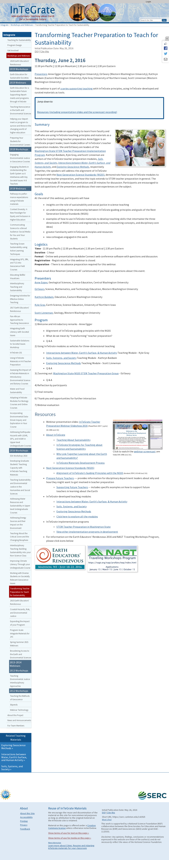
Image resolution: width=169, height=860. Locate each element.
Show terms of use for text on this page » (68, 832)
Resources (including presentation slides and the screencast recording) (77, 112)
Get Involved (12, 50)
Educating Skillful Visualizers (17, 276)
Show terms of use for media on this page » (69, 837)
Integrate (4, 25)
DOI (37, 51)
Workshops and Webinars (22, 25)
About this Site (27, 813)
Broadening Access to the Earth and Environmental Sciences (20, 654)
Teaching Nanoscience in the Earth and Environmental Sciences (20, 110)
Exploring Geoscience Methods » (13, 747)
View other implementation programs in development (87, 531)
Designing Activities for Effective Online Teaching (20, 299)
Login (148, 2)
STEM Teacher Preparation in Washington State (83, 526)
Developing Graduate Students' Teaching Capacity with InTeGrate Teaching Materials (19, 467)
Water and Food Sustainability (17, 390)
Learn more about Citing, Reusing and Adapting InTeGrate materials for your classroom (71, 847)
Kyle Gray (40, 304)
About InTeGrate (55, 434)
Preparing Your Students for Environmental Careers (20, 141)
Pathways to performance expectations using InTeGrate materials (19, 198)
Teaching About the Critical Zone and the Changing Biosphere (19, 537)
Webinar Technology (19, 710)
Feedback (25, 828)
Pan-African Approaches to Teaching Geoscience (19, 320)
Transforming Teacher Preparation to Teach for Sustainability (19, 592)
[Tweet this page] (165, 54)
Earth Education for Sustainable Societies (19, 76)
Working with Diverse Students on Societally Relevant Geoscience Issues (20, 578)
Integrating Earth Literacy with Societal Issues (19, 332)
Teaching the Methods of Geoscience (20, 698)
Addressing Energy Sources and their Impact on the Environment (18, 522)
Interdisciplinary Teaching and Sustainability (17, 287)
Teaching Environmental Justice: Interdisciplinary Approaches (20, 680)
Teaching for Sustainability (19, 40)
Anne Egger (41, 282)
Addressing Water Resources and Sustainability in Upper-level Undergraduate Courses (20, 505)
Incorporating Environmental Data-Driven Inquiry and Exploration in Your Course (19, 420)
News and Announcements (19, 720)
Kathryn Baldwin (44, 297)
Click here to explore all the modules (77, 516)
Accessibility (26, 817)
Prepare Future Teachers (60, 478)
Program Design (14, 45)
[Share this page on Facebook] (165, 48)
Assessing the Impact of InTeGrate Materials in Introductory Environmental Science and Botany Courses (20, 377)
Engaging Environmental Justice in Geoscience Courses (20, 158)
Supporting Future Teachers (72, 487)
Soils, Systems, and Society (61, 357)
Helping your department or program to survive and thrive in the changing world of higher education (20, 125)
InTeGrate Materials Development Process (80, 462)
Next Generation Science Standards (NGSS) (80, 174)
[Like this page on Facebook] (165, 43)
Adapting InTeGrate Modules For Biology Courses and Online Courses (19, 402)
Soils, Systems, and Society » (12, 768)
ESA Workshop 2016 (18, 455)
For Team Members (15, 725)
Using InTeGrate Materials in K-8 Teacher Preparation (20, 361)
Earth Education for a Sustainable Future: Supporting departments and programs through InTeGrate (19, 94)
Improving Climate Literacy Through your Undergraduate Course (20, 564)
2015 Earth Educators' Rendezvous (19, 602)
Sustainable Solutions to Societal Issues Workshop (19, 344)
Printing (24, 821)
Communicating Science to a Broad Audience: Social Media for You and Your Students (20, 231)
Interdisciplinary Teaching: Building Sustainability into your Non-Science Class (20, 550)
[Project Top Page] (84, 13)
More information (54, 843)
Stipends (13, 704)
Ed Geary (39, 289)
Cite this (44, 51)
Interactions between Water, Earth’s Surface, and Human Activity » (14, 757)
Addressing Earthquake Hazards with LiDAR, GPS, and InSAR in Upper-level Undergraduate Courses (20, 439)
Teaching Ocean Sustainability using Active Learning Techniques (18, 248)
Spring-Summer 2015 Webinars (19, 644)
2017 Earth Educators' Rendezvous (19, 309)
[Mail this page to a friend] (165, 59)
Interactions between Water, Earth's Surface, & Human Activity (81, 352)
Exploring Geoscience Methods (63, 363)
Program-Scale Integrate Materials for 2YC (19, 633)
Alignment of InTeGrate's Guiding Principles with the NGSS (89, 473)
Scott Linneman (44, 312)
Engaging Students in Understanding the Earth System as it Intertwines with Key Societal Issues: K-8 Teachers (19, 175)
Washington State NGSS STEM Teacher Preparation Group (86, 373)
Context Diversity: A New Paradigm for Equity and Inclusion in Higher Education (20, 214)
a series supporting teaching (76, 88)
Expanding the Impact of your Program (20, 623)
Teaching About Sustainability (73, 440)
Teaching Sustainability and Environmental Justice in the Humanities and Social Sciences (20, 486)
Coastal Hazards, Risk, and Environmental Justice (20, 612)
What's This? (107, 819)
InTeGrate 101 (16, 352)
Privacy (23, 824)
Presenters (41, 74)
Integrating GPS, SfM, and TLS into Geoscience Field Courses (19, 264)
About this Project (15, 715)
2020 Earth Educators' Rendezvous (19, 63)
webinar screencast (145, 451)
